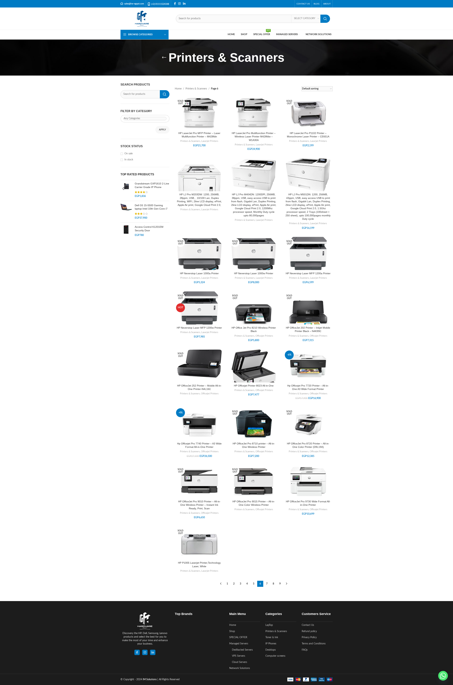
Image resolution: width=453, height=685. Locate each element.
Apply (162, 130)
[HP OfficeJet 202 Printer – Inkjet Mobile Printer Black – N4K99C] (308, 313)
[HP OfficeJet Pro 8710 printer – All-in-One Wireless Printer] (253, 423)
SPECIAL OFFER (238, 637)
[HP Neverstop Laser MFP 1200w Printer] (199, 308)
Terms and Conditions (314, 643)
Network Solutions (239, 668)
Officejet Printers (264, 336)
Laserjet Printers (209, 141)
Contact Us (308, 625)
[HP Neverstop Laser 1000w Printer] (253, 257)
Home (178, 88)
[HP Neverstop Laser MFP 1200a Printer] (308, 253)
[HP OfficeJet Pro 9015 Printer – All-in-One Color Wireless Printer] (253, 481)
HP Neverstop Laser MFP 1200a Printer (308, 273)
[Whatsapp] (443, 676)
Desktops (270, 650)
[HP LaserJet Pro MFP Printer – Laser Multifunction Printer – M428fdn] (199, 113)
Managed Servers (238, 643)
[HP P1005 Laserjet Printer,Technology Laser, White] (199, 542)
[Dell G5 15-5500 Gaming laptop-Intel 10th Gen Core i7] (126, 212)
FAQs (305, 650)
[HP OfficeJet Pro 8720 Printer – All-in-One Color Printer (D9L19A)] (308, 424)
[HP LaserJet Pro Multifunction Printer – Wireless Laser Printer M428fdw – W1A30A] (253, 113)
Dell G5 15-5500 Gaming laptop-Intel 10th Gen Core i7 (151, 207)
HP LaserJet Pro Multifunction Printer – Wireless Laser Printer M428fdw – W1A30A (254, 136)
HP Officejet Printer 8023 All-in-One (254, 385)
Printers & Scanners (196, 88)
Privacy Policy (309, 637)
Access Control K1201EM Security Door (149, 228)
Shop (232, 631)
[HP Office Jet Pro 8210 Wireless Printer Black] (253, 313)
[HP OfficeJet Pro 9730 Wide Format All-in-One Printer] (308, 481)
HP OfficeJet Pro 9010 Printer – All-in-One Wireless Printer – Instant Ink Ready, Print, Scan (199, 505)
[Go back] (164, 57)
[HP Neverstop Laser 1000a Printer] (199, 257)
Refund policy (309, 631)
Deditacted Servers (242, 650)
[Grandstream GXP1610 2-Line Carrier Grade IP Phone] (126, 190)
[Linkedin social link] (184, 3)
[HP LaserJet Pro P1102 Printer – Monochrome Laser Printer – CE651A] (308, 113)
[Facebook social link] (175, 3)
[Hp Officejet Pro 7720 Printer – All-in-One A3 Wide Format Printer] (308, 365)
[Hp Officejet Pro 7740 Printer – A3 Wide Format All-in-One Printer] (199, 423)
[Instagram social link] (179, 3)
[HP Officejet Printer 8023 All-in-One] (253, 372)
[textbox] (145, 118)
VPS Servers (238, 656)
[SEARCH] (325, 19)
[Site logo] (142, 18)
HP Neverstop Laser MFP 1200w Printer (199, 327)
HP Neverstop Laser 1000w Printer (253, 273)
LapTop (269, 625)
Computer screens (275, 656)
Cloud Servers (239, 662)
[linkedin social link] (152, 652)
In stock (128, 159)
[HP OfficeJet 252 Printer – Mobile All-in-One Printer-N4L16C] (199, 363)
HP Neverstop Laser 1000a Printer (199, 273)
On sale (128, 153)
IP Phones (270, 643)
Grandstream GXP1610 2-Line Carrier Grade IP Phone (152, 185)
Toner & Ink (271, 637)
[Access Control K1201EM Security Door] (126, 231)
